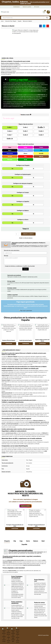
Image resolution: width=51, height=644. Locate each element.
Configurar (8, 343)
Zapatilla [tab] (24, 544)
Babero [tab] (35, 541)
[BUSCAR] (47, 17)
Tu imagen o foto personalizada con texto (14, 525)
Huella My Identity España (25, 340)
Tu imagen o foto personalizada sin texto (36, 525)
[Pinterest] (47, 26)
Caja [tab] (21, 541)
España (25, 320)
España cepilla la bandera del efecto (42, 340)
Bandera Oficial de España (8, 340)
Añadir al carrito (28, 234)
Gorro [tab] (28, 541)
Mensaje (6, 255)
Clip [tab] (14, 541)
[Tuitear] (44, 26)
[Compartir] (40, 26)
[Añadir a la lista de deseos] (15, 325)
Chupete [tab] (7, 541)
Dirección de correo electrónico (11, 250)
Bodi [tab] (43, 541)
